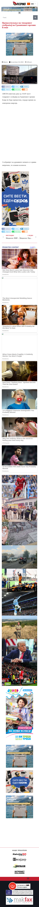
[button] (19, 12)
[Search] (35, 17)
